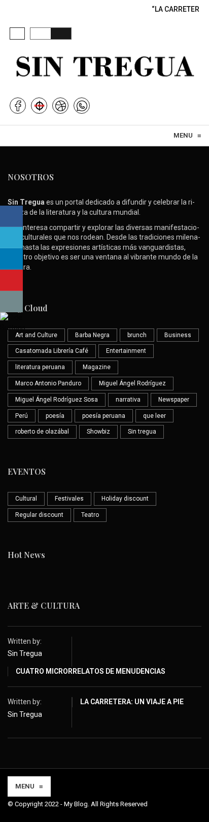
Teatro (90, 514)
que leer (154, 415)
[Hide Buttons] (12, 321)
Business (177, 335)
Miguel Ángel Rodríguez (132, 383)
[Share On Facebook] (11, 216)
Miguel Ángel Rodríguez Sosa (56, 399)
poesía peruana (103, 415)
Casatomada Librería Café (51, 350)
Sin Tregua (25, 653)
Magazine (97, 367)
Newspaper (173, 399)
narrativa (128, 399)
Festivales (69, 498)
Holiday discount (125, 498)
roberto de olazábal (42, 431)
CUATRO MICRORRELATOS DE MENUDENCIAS (90, 671)
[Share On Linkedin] (11, 259)
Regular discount (39, 514)
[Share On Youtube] (11, 280)
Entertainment (126, 350)
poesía (55, 415)
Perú (21, 415)
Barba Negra (92, 335)
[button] (17, 33)
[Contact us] (11, 301)
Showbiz (98, 431)
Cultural (26, 498)
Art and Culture (36, 335)
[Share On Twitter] (11, 237)
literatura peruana (40, 367)
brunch (137, 335)
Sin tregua (142, 431)
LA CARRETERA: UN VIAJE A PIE (132, 702)
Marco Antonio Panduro (48, 383)
